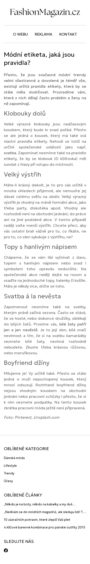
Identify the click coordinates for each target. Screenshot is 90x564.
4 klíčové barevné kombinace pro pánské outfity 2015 (44, 527)
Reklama (43, 34)
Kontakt (68, 34)
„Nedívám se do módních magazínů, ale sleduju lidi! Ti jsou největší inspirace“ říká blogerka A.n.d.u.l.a (44, 512)
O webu (20, 34)
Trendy (9, 473)
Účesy (8, 481)
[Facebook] (6, 550)
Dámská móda (14, 458)
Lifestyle (10, 466)
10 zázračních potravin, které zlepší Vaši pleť (37, 520)
